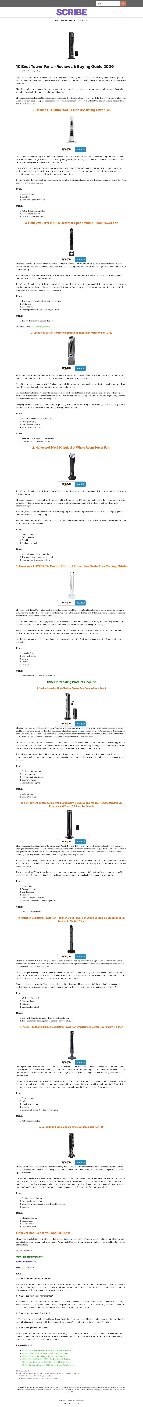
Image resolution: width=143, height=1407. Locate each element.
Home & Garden (24, 1371)
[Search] (123, 3)
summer (53, 1373)
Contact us (83, 20)
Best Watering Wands (40, 326)
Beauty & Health (68, 20)
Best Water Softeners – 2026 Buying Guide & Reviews (38, 1378)
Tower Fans (61, 1373)
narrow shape (39, 1373)
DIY (56, 20)
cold (23, 1373)
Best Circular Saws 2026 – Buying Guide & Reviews (37, 1376)
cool (27, 1373)
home (31, 1373)
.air (20, 1373)
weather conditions (73, 1373)
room (47, 1373)
